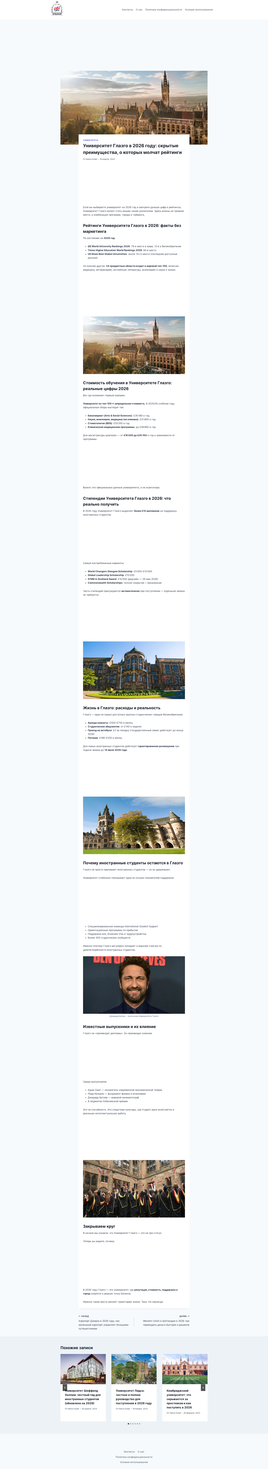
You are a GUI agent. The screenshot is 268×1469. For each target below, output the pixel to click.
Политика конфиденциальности (163, 9)
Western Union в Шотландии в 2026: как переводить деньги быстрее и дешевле (166, 1320)
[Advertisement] (134, 50)
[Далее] (203, 1387)
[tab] (128, 1423)
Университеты (90, 140)
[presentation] (83, 1369)
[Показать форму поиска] (218, 9)
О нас (139, 9)
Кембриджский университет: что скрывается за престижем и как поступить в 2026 (179, 1399)
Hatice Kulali (91, 159)
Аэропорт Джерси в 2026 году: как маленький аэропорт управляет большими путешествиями (103, 1322)
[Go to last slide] (65, 1387)
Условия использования (199, 9)
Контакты (127, 9)
